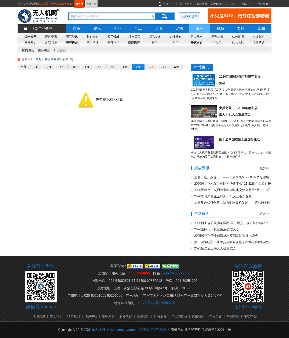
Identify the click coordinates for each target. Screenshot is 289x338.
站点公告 (215, 316)
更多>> (264, 168)
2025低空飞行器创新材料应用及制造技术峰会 (226, 235)
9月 (138, 66)
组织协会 (72, 42)
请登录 (79, 3)
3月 (62, 66)
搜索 (164, 16)
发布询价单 (190, 16)
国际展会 (44, 50)
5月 (87, 66)
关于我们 (216, 3)
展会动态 (217, 36)
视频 (220, 28)
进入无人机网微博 (248, 307)
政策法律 (93, 42)
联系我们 (73, 316)
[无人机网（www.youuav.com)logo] (39, 15)
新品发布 (155, 36)
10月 (151, 66)
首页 (76, 28)
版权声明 (108, 316)
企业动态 (176, 36)
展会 (200, 28)
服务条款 (125, 316)
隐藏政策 (143, 316)
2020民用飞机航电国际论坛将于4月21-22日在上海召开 (232, 183)
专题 (241, 28)
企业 (117, 28)
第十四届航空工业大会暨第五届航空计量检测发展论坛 (232, 242)
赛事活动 (196, 42)
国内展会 (28, 50)
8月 (125, 66)
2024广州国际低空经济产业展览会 (240, 80)
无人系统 (196, 36)
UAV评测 (238, 36)
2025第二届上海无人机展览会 (215, 248)
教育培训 (113, 42)
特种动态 (93, 36)
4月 (74, 66)
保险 (155, 42)
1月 (36, 66)
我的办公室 (185, 3)
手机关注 (168, 3)
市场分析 (258, 36)
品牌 (158, 28)
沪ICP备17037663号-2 (153, 329)
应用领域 (113, 36)
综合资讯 (30, 36)
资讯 (97, 28)
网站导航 (263, 3)
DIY (175, 42)
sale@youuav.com (177, 273)
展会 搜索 (50, 59)
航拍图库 (134, 42)
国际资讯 (72, 36)
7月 (112, 66)
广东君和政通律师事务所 (156, 303)
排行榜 (217, 42)
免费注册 (91, 3)
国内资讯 (51, 36)
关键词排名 (179, 316)
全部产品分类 (42, 28)
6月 (100, 66)
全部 (23, 66)
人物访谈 (51, 42)
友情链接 (198, 316)
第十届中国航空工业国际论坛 (239, 139)
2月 (49, 66)
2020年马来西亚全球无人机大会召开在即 (223, 196)
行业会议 (60, 50)
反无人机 (238, 42)
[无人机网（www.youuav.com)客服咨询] (135, 266)
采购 (179, 28)
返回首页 (39, 316)
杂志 (261, 28)
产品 (138, 28)
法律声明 (91, 316)
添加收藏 (202, 3)
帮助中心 (247, 3)
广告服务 (230, 3)
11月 (164, 66)
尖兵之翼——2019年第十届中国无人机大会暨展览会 (240, 111)
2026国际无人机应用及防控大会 (216, 229)
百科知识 (30, 42)
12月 (176, 66)
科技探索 (134, 36)
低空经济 (258, 42)
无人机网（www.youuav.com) (55, 3)
